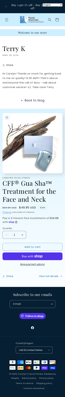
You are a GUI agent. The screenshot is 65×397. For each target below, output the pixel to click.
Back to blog (34, 100)
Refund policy (29, 378)
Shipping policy (44, 383)
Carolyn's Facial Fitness (30, 374)
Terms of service (24, 383)
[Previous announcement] (6, 6)
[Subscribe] (51, 304)
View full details (48, 276)
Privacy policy (46, 378)
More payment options (32, 264)
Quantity (7, 228)
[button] (6, 19)
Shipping (7, 212)
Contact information (34, 388)
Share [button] (10, 65)
